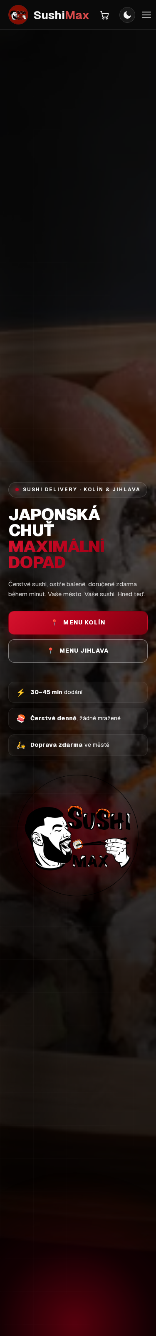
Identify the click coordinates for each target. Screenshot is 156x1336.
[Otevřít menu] (146, 15)
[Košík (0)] (104, 15)
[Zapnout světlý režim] (127, 15)
